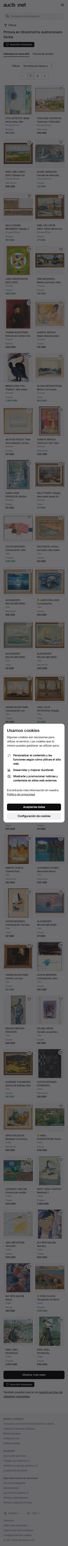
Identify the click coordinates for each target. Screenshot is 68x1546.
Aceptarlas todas (34, 807)
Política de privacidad (21, 794)
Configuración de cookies (34, 816)
